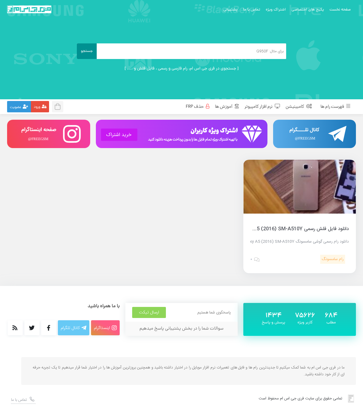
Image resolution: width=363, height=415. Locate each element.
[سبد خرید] (59, 106)
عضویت (15, 107)
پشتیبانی (230, 10)
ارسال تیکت (149, 312)
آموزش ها (224, 107)
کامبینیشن (295, 107)
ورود (37, 107)
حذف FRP (195, 107)
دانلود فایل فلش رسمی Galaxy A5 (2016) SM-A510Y (293, 229)
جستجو (87, 51)
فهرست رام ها (332, 107)
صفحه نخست (340, 10)
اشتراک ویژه (276, 10)
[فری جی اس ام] (29, 9)
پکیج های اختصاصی (308, 10)
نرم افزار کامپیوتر (258, 107)
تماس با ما (251, 10)
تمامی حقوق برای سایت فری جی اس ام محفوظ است (300, 398)
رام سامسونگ (333, 259)
